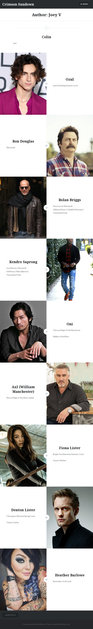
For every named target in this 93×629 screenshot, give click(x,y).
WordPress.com (64, 624)
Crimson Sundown (18, 4)
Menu (85, 4)
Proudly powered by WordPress (34, 624)
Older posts (10, 615)
